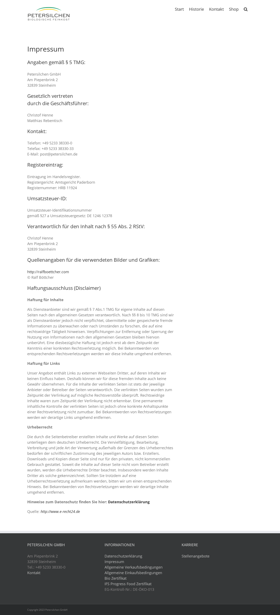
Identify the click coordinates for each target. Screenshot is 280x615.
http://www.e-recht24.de (60, 511)
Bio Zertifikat (115, 578)
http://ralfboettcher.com (48, 271)
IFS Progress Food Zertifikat (128, 583)
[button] (246, 9)
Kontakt (33, 572)
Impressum (114, 561)
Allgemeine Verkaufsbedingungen (134, 567)
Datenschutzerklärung (129, 501)
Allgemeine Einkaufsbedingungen (133, 572)
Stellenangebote (195, 556)
